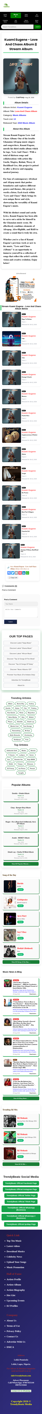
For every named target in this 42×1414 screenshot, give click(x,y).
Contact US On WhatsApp (21, 1391)
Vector (31, 755)
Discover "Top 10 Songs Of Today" (21, 664)
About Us (21, 685)
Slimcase (30, 764)
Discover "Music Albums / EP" (21, 669)
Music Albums (19, 115)
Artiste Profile (14, 1279)
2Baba (10, 704)
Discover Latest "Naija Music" (21, 643)
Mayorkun (31, 712)
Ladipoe (22, 755)
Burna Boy (20, 704)
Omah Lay (30, 721)
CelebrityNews (5, 21)
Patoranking (16, 730)
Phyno (10, 721)
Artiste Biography (16, 1290)
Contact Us (12, 1336)
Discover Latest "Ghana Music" (21, 648)
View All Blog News (21, 1098)
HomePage (5, 15)
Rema (21, 712)
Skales (24, 750)
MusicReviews (26, 21)
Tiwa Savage (27, 726)
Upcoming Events (15, 1300)
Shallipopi (17, 739)
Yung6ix (21, 773)
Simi (23, 717)
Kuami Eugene (24, 107)
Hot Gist (11, 1295)
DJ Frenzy (10, 768)
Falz (25, 708)
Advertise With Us (16, 1342)
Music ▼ (16, 15)
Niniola (33, 750)
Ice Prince (22, 768)
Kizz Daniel (11, 712)
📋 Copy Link (13, 577)
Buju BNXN (31, 759)
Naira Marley (12, 717)
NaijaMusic (26, 15)
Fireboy (33, 708)
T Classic (11, 755)
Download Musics (16, 1251)
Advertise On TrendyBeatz (21, 680)
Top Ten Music (14, 1241)
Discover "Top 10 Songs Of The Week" (21, 659)
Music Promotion (15, 1267)
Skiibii (11, 764)
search (38, 27)
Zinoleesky (28, 735)
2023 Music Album (26, 123)
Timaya (20, 764)
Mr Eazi (27, 730)
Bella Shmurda (15, 735)
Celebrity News (14, 1256)
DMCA (10, 1347)
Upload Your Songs (16, 1262)
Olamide (20, 721)
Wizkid (31, 717)
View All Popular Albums (21, 864)
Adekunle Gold (12, 750)
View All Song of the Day (21, 962)
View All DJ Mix (21, 1164)
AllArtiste (37, 15)
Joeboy (31, 704)
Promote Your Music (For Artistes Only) (21, 675)
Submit (10, 622)
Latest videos (13, 1246)
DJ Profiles (12, 1306)
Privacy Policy (14, 1331)
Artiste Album (14, 1284)
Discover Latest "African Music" (21, 653)
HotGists (15, 21)
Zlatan (17, 708)
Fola (26, 739)
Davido (8, 708)
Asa (8, 759)
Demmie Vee (18, 759)
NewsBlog (36, 21)
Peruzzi (32, 768)
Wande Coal (14, 726)
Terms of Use (13, 1326)
